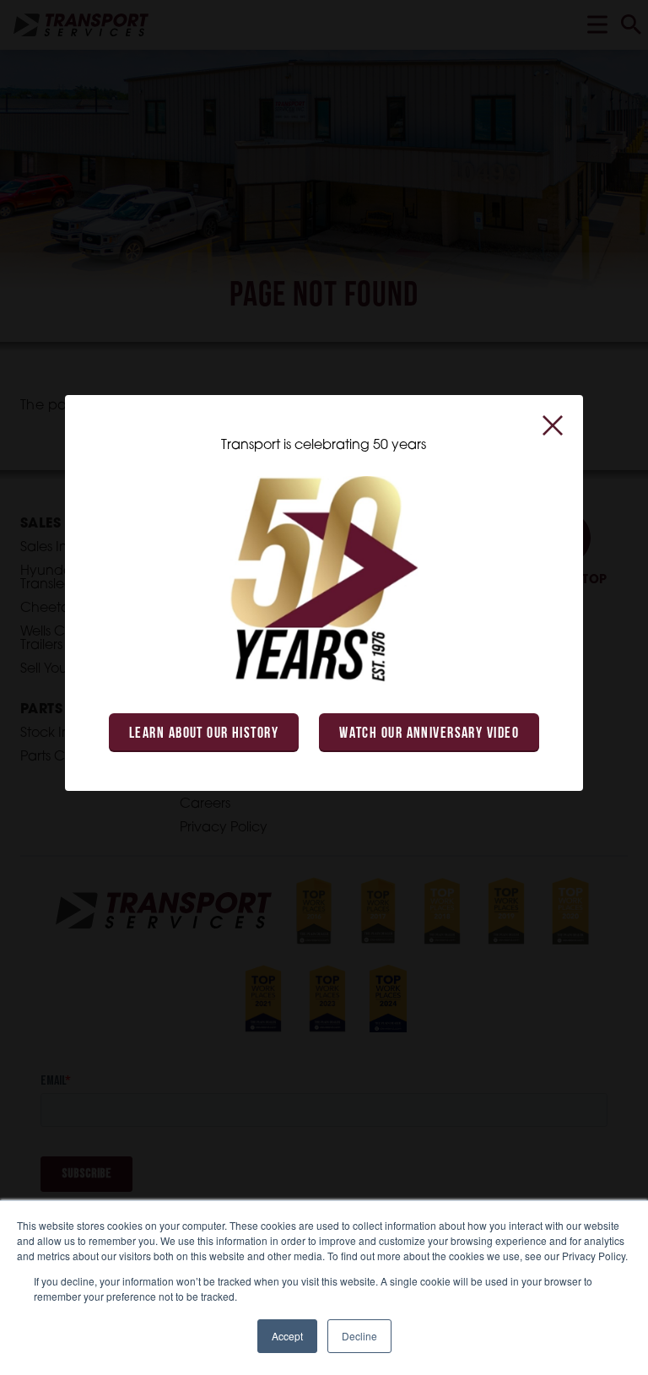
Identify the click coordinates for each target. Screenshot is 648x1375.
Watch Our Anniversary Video (429, 734)
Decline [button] (359, 1336)
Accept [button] (287, 1336)
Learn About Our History (203, 734)
